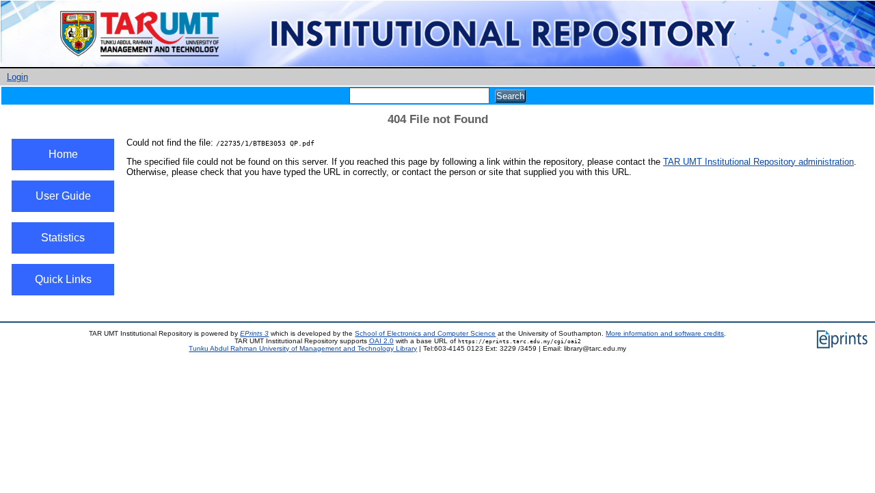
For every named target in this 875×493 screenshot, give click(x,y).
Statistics (63, 237)
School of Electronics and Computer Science (425, 333)
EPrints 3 (254, 333)
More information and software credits (665, 333)
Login (17, 77)
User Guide (63, 196)
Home (63, 154)
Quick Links (63, 279)
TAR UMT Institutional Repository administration (758, 162)
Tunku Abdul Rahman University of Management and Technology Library (303, 348)
